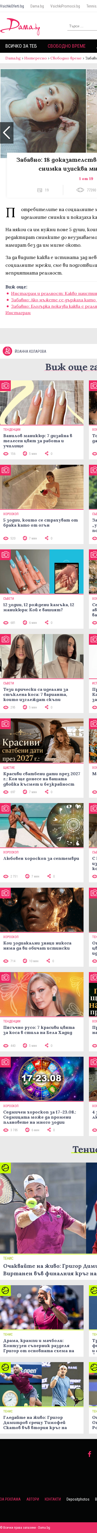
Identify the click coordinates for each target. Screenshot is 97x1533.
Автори (32, 1499)
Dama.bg (37, 6)
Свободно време (67, 46)
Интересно (35, 58)
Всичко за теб (21, 46)
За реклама (10, 1499)
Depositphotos (78, 1499)
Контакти (53, 1499)
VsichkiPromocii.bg (65, 6)
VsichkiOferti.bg (12, 6)
